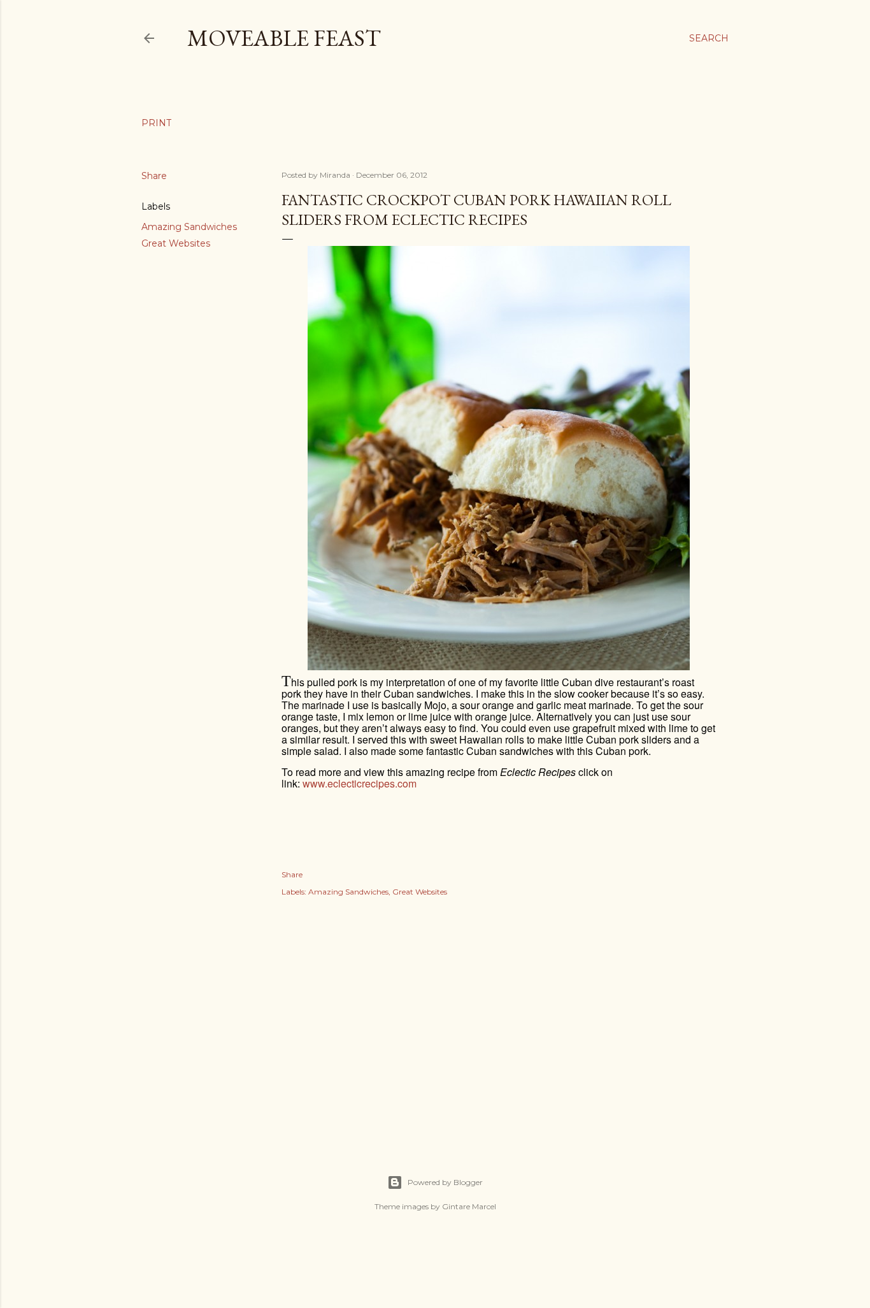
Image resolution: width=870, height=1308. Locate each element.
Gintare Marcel (469, 1206)
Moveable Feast (284, 38)
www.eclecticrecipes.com (360, 783)
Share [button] (154, 176)
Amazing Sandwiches (189, 227)
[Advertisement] (499, 1022)
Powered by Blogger (445, 1182)
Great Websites (175, 243)
